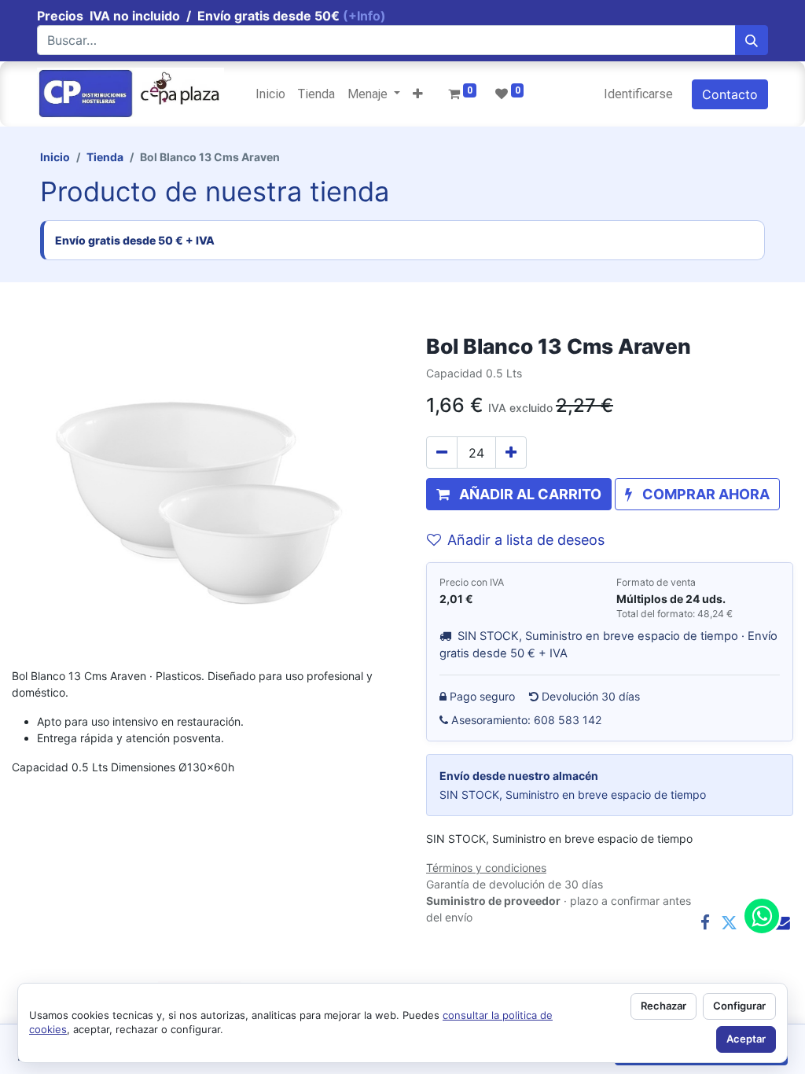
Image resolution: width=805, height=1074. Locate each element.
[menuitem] (270, 94)
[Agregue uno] (511, 452)
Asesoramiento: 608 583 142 (526, 719)
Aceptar (746, 1038)
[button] (417, 94)
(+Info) (364, 16)
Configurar (739, 1005)
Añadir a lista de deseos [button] (526, 539)
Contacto (730, 94)
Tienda (104, 157)
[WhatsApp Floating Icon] (761, 916)
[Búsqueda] (751, 40)
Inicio (55, 157)
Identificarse (638, 93)
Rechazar (663, 1005)
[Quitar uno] (442, 452)
